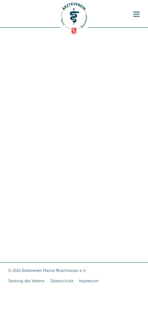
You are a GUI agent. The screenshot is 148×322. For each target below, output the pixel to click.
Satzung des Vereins (26, 280)
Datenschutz (61, 280)
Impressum (88, 280)
